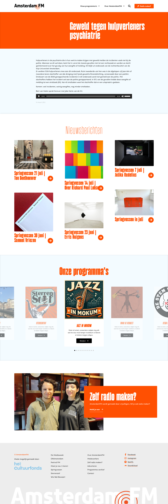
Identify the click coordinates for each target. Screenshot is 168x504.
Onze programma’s (88, 6)
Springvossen (56, 469)
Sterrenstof (55, 473)
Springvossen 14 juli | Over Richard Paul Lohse (82, 185)
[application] (84, 96)
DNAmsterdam (57, 459)
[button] (129, 6)
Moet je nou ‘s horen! (59, 466)
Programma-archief (95, 469)
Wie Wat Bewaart (58, 477)
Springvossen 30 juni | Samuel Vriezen (30, 238)
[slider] (127, 96)
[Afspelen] (39, 96)
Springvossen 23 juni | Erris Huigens (80, 235)
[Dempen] (122, 96)
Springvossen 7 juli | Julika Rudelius (129, 172)
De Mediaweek (57, 455)
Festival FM (55, 462)
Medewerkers (93, 459)
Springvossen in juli (129, 220)
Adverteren (92, 466)
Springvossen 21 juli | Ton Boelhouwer (29, 176)
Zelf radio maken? (94, 462)
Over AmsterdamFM (113, 6)
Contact (90, 473)
